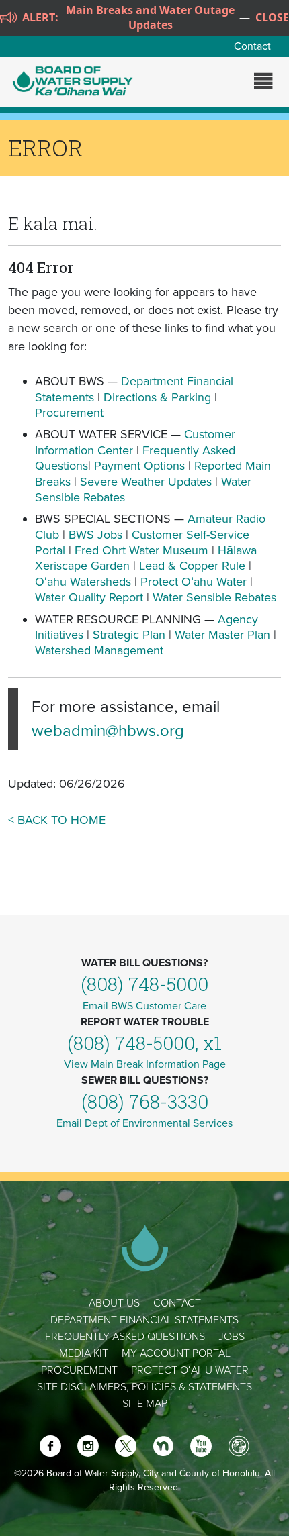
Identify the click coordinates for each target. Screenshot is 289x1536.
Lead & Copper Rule (192, 565)
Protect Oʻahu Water (195, 581)
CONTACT (177, 1303)
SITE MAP (144, 1404)
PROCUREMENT (79, 1370)
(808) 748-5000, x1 (144, 1043)
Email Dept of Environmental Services (144, 1123)
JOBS (231, 1336)
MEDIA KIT (83, 1353)
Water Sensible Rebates (214, 597)
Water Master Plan (222, 634)
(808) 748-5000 (144, 984)
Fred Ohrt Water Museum (141, 550)
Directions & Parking (157, 397)
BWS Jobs (95, 534)
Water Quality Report (89, 597)
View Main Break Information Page (145, 1064)
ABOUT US (114, 1303)
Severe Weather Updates (146, 481)
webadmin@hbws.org (108, 731)
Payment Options (139, 465)
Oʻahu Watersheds (83, 581)
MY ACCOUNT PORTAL (176, 1353)
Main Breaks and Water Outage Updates (150, 17)
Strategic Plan (129, 634)
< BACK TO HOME (57, 820)
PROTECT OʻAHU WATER (190, 1370)
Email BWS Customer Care (144, 1006)
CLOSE (272, 17)
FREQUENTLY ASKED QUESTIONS (125, 1336)
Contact (252, 46)
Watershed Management (99, 650)
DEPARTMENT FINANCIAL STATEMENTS (144, 1320)
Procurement (69, 412)
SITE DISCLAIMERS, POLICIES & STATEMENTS (144, 1387)
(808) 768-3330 (144, 1101)
